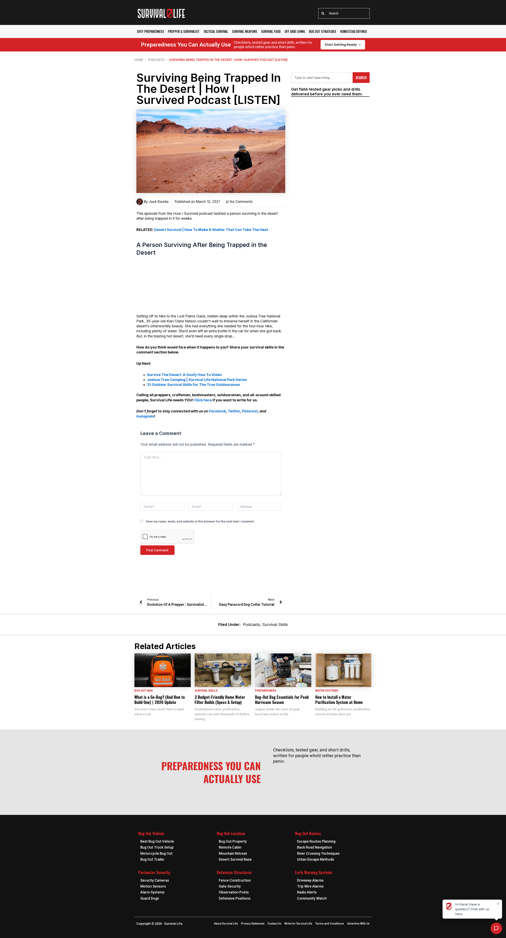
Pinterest (250, 411)
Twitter (234, 411)
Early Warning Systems (313, 872)
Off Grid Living (295, 31)
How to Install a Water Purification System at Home (339, 699)
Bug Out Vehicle (151, 833)
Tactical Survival (215, 31)
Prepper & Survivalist (183, 31)
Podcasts (156, 60)
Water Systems (326, 690)
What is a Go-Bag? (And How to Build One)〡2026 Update (159, 699)
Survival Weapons (244, 31)
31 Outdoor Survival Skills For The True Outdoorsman (193, 385)
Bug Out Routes (308, 833)
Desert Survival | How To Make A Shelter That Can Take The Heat (211, 230)
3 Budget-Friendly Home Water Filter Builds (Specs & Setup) (220, 699)
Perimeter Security (154, 872)
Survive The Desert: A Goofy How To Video (184, 375)
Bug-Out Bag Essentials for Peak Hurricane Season (282, 699)
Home (138, 60)
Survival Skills (275, 624)
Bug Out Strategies (322, 31)
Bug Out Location (231, 833)
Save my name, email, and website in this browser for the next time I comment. (200, 521)
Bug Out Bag (143, 690)
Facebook (217, 411)
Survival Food (271, 31)
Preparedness (265, 690)
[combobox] (344, 13)
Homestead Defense (353, 31)
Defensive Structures (234, 872)
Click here (203, 400)
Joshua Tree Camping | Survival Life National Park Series (197, 380)
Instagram (145, 416)
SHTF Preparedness (150, 31)
